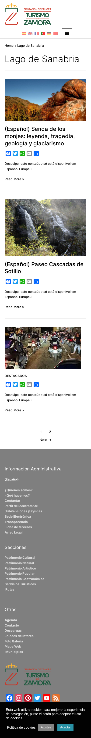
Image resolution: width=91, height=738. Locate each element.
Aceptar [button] (65, 727)
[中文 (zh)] (55, 33)
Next (46, 440)
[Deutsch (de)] (49, 33)
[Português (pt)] (43, 33)
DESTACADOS (16, 376)
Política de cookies (21, 727)
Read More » (14, 178)
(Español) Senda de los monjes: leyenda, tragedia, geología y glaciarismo (40, 136)
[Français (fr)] (37, 33)
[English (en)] (30, 33)
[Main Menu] (67, 33)
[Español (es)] (24, 33)
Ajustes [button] (46, 727)
